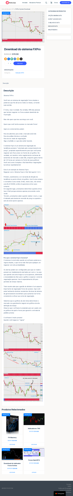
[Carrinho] (51, 2)
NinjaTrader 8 (52, 29)
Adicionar (20, 63)
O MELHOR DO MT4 (54, 22)
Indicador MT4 (10, 9)
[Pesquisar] (46, 3)
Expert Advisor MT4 (54, 19)
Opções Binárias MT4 (55, 15)
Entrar (56, 2)
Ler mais (34, 472)
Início (3, 9)
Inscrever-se (65, 2)
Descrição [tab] (6, 83)
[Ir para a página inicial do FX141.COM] (11, 2)
